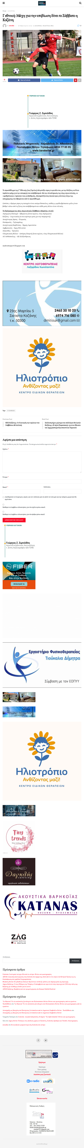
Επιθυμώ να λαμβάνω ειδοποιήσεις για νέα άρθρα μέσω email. (24, 514)
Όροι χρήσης (42, 1070)
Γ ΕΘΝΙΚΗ (11, 411)
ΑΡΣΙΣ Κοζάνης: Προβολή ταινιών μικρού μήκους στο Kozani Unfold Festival (29, 989)
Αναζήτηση (6, 957)
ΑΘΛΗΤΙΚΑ (11, 11)
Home (4, 11)
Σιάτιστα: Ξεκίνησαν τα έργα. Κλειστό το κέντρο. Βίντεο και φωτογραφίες (27, 974)
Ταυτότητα (42, 1067)
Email (5, 487)
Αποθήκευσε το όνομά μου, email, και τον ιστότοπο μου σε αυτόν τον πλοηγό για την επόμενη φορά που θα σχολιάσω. (40, 498)
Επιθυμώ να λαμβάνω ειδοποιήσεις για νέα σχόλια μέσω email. (24, 507)
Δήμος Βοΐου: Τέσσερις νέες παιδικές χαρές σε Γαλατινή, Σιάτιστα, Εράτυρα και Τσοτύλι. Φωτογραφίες (43, 1021)
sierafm (11, 26)
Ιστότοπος (47, 487)
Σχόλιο (6, 449)
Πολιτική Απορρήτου (42, 1072)
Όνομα (6, 477)
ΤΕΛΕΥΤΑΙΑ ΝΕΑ (48, 26)
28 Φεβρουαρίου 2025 (25, 26)
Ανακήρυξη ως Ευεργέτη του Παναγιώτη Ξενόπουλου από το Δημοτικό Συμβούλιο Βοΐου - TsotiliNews (37, 1010)
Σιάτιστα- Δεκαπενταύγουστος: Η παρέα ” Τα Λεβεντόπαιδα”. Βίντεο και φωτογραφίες (46, 1017)
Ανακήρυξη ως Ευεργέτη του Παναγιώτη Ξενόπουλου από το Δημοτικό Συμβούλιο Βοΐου (32, 1013)
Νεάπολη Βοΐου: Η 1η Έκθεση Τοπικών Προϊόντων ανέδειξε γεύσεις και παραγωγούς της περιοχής (35, 982)
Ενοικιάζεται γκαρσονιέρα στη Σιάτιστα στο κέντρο (28, 1025)
